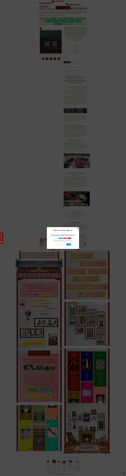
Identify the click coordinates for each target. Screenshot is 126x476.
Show (1, 238)
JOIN (69, 244)
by (63, 250)
